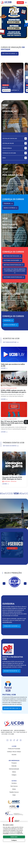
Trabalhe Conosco (14, 792)
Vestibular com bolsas (9, 138)
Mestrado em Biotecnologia (13, 265)
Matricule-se (6, 90)
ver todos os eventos (10, 445)
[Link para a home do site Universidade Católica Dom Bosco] (14, 723)
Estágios (14, 775)
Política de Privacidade (14, 748)
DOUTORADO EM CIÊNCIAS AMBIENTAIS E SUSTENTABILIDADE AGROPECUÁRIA (14, 270)
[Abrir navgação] (26, 2)
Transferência (7, 148)
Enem (4, 158)
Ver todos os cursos (9, 53)
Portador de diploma (9, 153)
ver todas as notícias (10, 342)
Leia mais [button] (3, 368)
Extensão (14, 766)
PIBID (14, 795)
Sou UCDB (20, 2)
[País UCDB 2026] (14, 22)
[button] (26, 422)
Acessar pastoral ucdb (11, 708)
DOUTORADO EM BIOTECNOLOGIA (13, 277)
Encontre (14, 754)
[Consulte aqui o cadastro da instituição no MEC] (14, 582)
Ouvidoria (14, 783)
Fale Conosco (14, 786)
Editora (14, 772)
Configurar (14, 840)
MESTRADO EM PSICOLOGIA (11, 256)
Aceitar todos (14, 836)
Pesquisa (14, 763)
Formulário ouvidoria (11, 626)
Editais (14, 789)
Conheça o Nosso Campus (14, 751)
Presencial (7, 203)
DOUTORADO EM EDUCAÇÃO (11, 260)
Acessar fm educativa (11, 671)
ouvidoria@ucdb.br (7, 622)
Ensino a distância (10, 208)
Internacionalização (14, 769)
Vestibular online (8, 143)
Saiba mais (14, 90)
